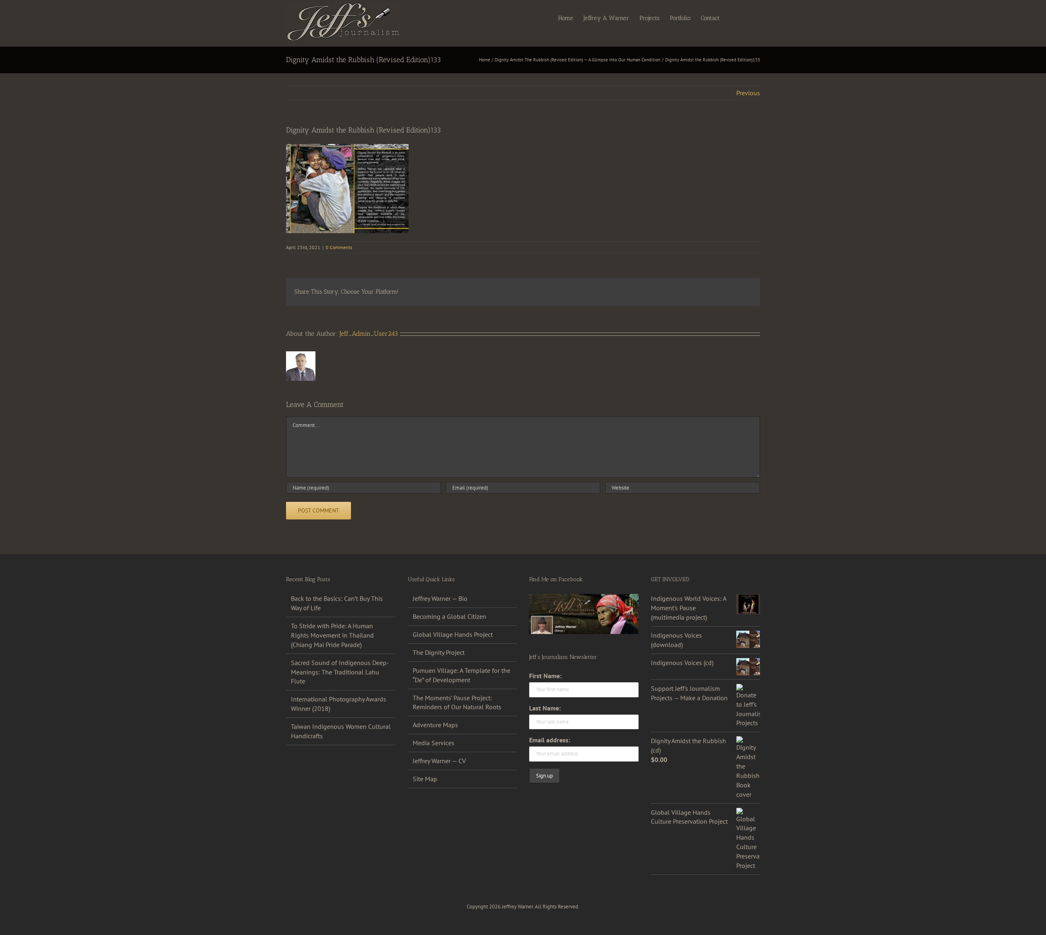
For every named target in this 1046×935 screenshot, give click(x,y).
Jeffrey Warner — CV (439, 761)
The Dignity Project (439, 652)
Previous (748, 93)
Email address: (549, 740)
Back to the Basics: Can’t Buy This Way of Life (337, 603)
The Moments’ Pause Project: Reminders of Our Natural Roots (457, 702)
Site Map (425, 779)
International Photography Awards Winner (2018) (338, 703)
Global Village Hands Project (453, 634)
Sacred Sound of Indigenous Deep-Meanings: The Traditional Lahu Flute (340, 672)
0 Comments (339, 247)
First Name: (545, 676)
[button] (747, 17)
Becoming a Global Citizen (449, 616)
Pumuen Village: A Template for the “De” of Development (461, 675)
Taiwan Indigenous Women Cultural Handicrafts (341, 731)
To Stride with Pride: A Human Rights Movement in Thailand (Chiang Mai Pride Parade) (332, 635)
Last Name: (545, 708)
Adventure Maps (435, 725)
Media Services (433, 743)
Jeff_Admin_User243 (369, 333)
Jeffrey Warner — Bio (440, 598)
